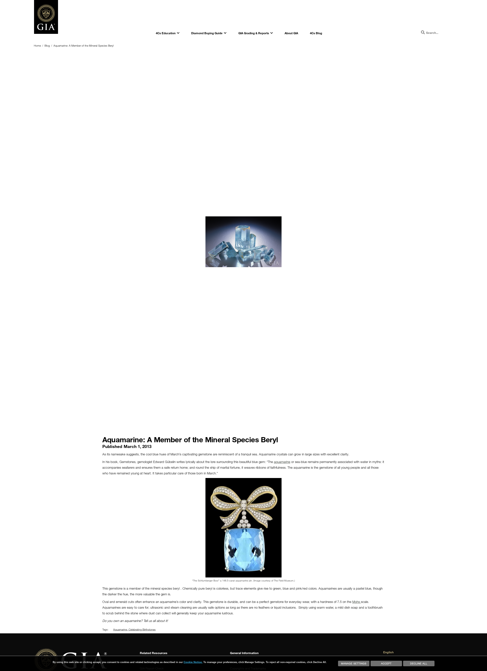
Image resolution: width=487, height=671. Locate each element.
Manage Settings (353, 663)
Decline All (418, 663)
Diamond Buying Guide (207, 33)
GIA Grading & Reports (253, 33)
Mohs (356, 602)
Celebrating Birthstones (142, 629)
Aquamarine (120, 629)
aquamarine (282, 462)
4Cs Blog (316, 33)
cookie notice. (193, 662)
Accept (386, 663)
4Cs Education (166, 33)
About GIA (291, 33)
